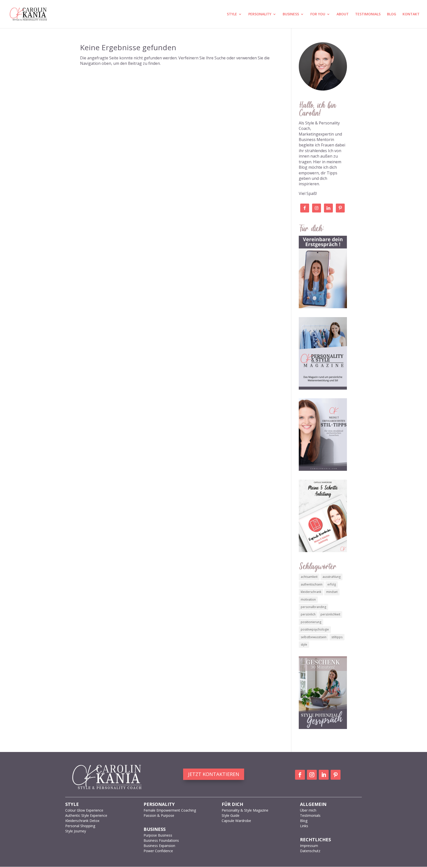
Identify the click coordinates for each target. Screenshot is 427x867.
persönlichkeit (330, 614)
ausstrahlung (331, 577)
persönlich (308, 614)
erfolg (331, 584)
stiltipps (336, 637)
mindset (332, 592)
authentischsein (311, 584)
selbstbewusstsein (313, 637)
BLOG (391, 14)
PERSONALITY (259, 14)
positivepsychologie (315, 629)
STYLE (232, 14)
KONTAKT (411, 14)
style (304, 644)
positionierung (311, 622)
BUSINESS (291, 14)
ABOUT (343, 14)
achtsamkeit (309, 577)
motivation (308, 599)
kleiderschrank (311, 592)
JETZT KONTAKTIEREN (213, 774)
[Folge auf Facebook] (300, 775)
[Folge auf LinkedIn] (324, 775)
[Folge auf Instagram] (312, 775)
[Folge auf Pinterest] (336, 775)
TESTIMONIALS (368, 14)
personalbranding (313, 607)
